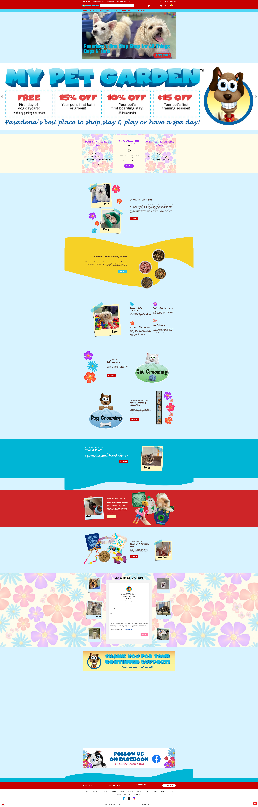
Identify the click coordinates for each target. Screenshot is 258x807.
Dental (147, 726)
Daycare (102, 10)
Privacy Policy (137, 729)
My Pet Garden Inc (87, 1)
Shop (84, 10)
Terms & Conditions (122, 729)
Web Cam (139, 726)
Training (123, 10)
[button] (3, 804)
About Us (105, 726)
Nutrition (131, 10)
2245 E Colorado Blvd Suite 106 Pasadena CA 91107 (104, 1)
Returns (130, 729)
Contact (143, 10)
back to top (170, 720)
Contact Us (96, 726)
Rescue (155, 726)
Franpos (151, 739)
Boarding (109, 10)
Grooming (116, 10)
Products (87, 726)
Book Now (92, 10)
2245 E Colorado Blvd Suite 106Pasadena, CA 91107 (141, 720)
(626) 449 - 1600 (173, 1)
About (137, 10)
